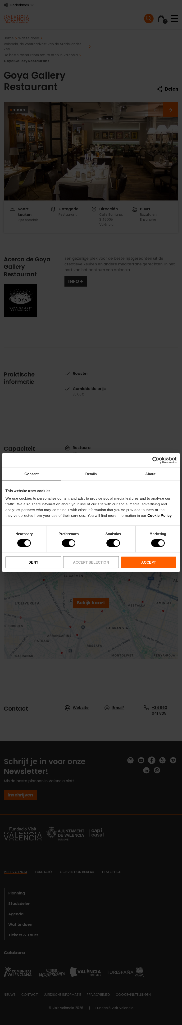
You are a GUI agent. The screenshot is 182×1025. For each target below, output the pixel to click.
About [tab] (150, 474)
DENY (33, 562)
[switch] (68, 543)
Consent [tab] (31, 474)
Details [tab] (91, 474)
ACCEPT (148, 562)
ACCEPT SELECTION (91, 562)
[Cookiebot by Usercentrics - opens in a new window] (156, 460)
